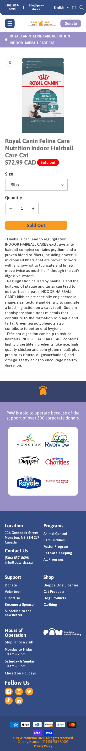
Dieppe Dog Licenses (60, 585)
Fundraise (12, 598)
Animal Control (55, 534)
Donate (70, 23)
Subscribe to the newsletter (18, 613)
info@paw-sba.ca (36, 7)
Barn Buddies (53, 540)
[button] (82, 7)
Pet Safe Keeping (57, 553)
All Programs (53, 559)
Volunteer (13, 592)
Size (9, 173)
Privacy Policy (43, 746)
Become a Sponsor (20, 604)
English (59, 7)
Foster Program (55, 546)
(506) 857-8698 (12, 7)
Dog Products (54, 598)
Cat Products (53, 592)
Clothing (50, 604)
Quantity (13, 197)
